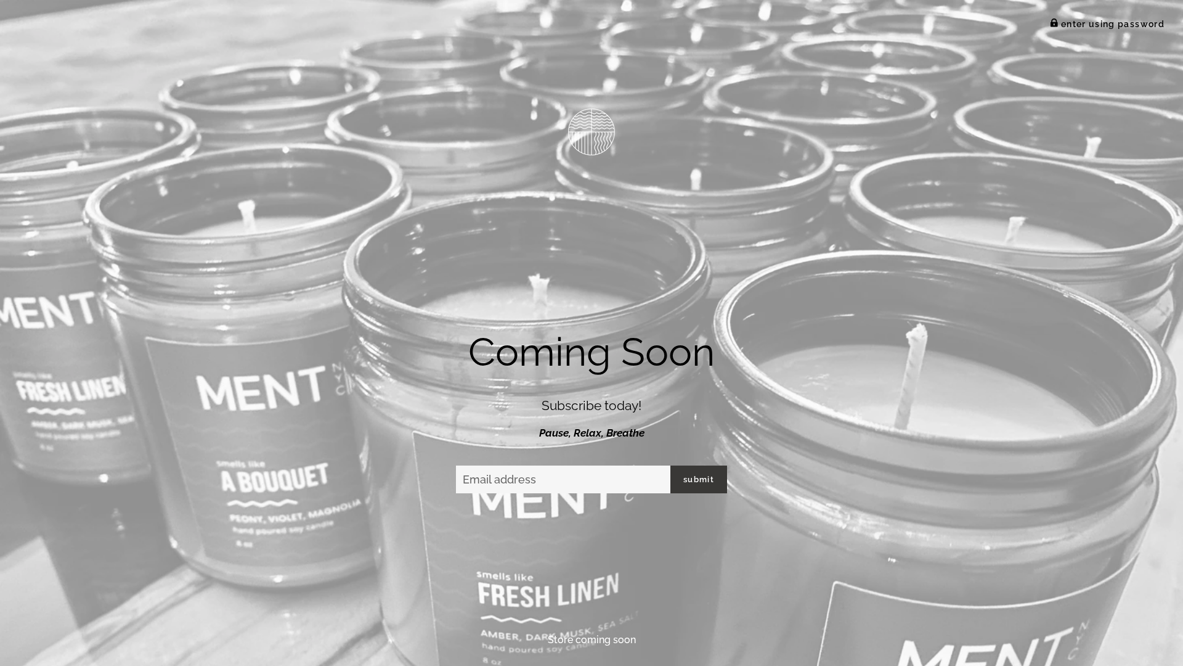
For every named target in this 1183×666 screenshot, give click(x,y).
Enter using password (1111, 24)
